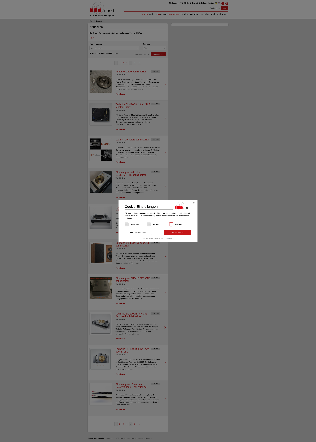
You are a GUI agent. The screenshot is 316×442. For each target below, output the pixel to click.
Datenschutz (159, 238)
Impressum (170, 238)
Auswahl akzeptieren (138, 232)
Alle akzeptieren (178, 232)
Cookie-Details (147, 238)
